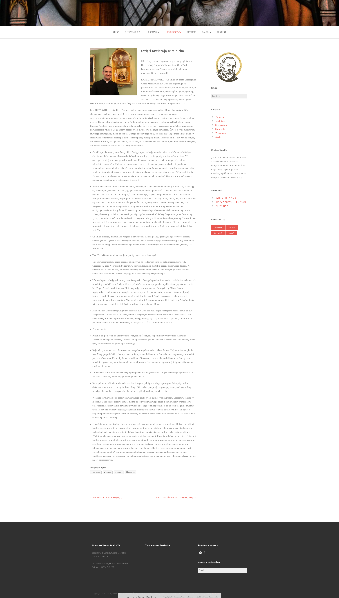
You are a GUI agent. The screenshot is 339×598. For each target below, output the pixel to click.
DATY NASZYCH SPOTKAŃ (231, 202)
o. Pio (232, 227)
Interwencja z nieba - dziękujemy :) (106, 497)
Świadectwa (174, 32)
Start (116, 32)
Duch (217, 137)
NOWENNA (222, 206)
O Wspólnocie (132, 32)
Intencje (191, 32)
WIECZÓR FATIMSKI (227, 198)
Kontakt (221, 32)
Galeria (206, 32)
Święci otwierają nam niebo (162, 51)
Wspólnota (220, 133)
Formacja (153, 32)
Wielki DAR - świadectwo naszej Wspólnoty (176, 497)
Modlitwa (220, 121)
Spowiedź (220, 129)
